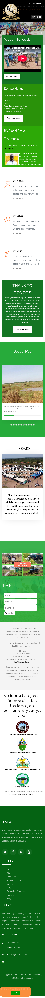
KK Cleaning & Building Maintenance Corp (23, 736)
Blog (9, 900)
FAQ (9, 889)
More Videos (12, 78)
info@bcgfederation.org (22, 664)
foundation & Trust (15, 882)
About (9, 875)
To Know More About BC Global (15, 989)
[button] (36, 17)
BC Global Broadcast (16, 893)
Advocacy (11, 879)
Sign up (38, 3)
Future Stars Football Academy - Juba (22, 754)
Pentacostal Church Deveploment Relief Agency (22, 771)
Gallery (10, 886)
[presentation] (2, 396)
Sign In (31, 3)
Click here (15, 992)
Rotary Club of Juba (23, 789)
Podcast (10, 897)
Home (9, 871)
